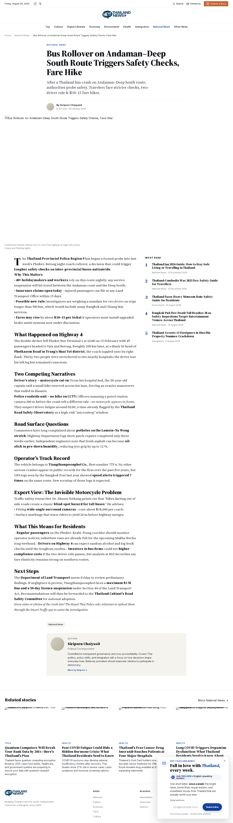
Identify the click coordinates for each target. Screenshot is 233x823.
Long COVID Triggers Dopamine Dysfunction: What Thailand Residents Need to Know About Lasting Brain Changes (201, 753)
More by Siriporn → (77, 670)
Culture (58, 26)
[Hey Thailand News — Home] (116, 15)
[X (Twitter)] (40, 3)
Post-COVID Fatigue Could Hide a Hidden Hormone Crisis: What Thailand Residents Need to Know (88, 751)
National (97, 797)
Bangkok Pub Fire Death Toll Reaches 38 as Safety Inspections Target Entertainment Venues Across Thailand (181, 316)
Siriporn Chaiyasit (71, 105)
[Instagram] (35, 3)
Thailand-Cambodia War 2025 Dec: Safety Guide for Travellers (185, 282)
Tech (96, 811)
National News (161, 26)
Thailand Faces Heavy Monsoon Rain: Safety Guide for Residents (182, 298)
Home (8, 35)
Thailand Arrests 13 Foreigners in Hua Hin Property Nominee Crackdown (181, 334)
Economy (94, 26)
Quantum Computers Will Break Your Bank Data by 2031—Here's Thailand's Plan (30, 751)
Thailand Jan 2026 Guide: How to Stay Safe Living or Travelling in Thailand (181, 266)
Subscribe (145, 802)
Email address (177, 800)
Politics (97, 802)
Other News (181, 26)
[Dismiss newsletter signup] (224, 760)
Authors (144, 806)
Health (127, 26)
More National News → (213, 700)
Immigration (142, 26)
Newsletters (146, 797)
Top (47, 26)
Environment (111, 26)
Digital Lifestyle (76, 26)
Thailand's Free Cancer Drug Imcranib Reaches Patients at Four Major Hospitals (141, 751)
